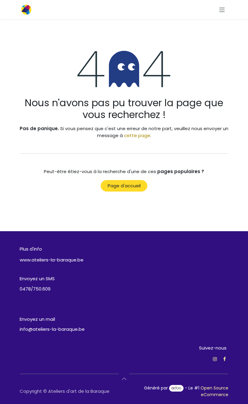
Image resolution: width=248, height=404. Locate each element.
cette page (137, 135)
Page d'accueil (124, 185)
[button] (124, 379)
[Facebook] (224, 359)
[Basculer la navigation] (222, 9)
